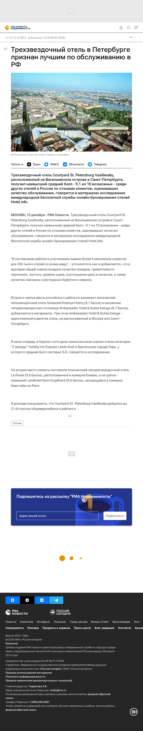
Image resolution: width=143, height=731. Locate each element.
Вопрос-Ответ (100, 621)
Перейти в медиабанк (58, 154)
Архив (139, 628)
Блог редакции (105, 628)
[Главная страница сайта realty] (24, 27)
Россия (17, 423)
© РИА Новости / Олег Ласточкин (28, 154)
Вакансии (12, 643)
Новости (11, 621)
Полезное (60, 621)
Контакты (124, 628)
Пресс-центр (82, 628)
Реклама (33, 628)
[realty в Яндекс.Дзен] (27, 600)
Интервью (43, 621)
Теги (136, 621)
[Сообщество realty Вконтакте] (42, 600)
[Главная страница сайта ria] (6, 27)
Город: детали (78, 621)
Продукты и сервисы (56, 628)
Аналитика (26, 621)
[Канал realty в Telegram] (56, 600)
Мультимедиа (121, 621)
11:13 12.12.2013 (16, 37)
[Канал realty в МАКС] (13, 600)
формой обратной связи (21, 709)
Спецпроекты (15, 628)
